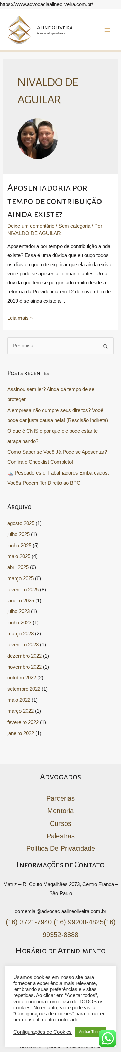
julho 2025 (18, 534)
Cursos (60, 823)
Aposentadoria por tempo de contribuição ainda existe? (54, 201)
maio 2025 (18, 556)
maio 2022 (18, 700)
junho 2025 (19, 545)
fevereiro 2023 (23, 644)
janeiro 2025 (20, 600)
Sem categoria (74, 226)
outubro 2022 (21, 677)
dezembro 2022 (24, 656)
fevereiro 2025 (23, 589)
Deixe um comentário (30, 226)
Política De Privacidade (60, 848)
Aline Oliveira (55, 27)
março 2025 (20, 578)
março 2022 (20, 711)
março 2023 (20, 633)
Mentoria (60, 810)
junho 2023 (19, 622)
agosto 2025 (20, 523)
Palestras (61, 836)
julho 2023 (18, 611)
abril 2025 (18, 567)
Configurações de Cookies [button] (42, 1032)
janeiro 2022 (20, 733)
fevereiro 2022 (23, 722)
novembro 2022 (24, 667)
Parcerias (60, 798)
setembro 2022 (23, 689)
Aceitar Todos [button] (90, 1032)
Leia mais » (20, 318)
